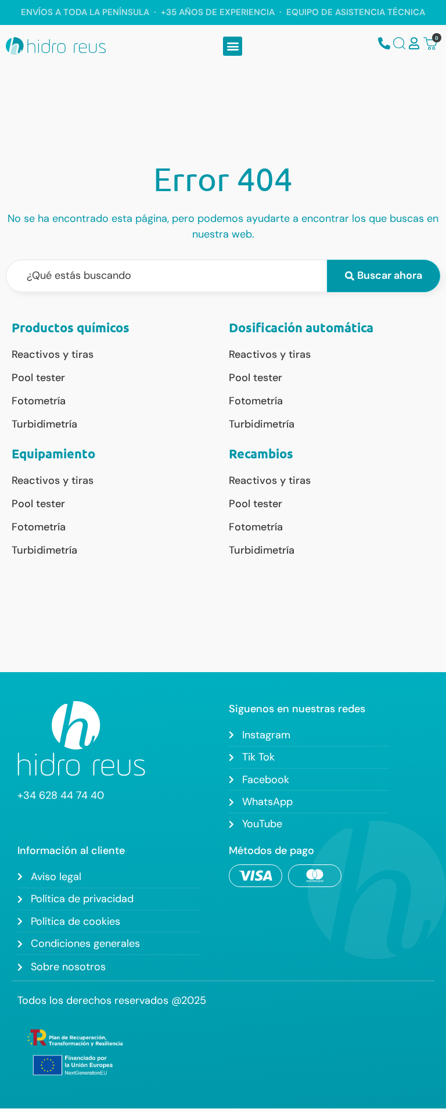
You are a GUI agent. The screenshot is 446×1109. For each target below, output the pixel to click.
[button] (232, 46)
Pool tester (38, 378)
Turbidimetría (44, 424)
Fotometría (39, 401)
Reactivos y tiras (52, 354)
